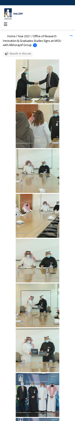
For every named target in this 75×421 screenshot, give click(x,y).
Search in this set (20, 53)
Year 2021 (24, 36)
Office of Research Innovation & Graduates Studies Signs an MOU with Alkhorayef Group (32, 40)
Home (11, 36)
